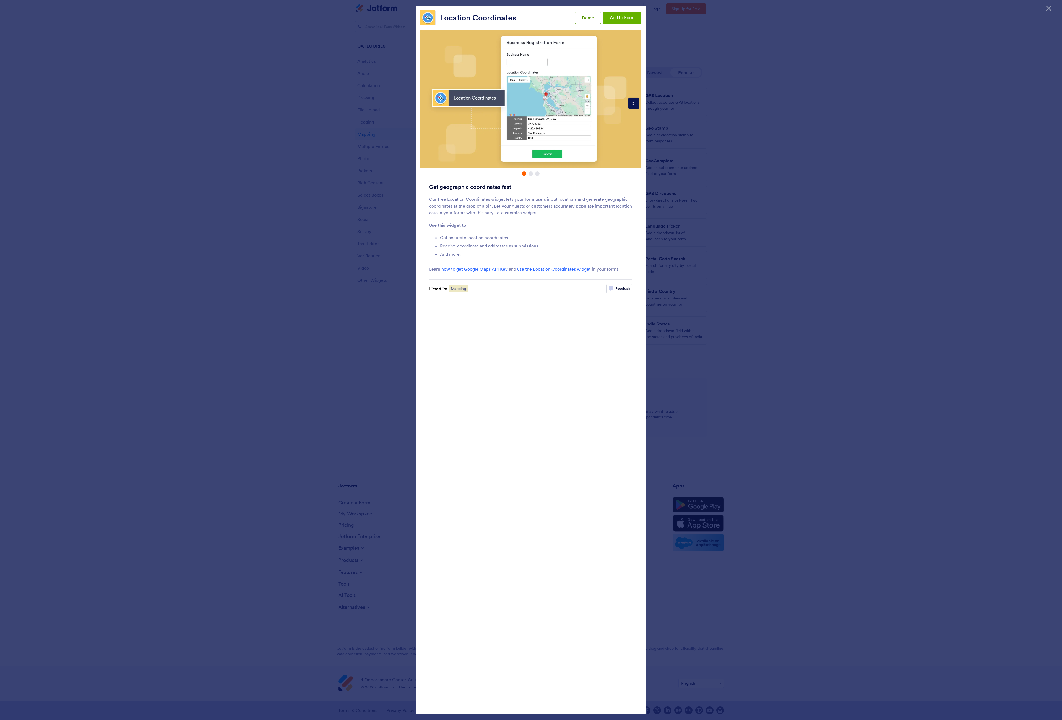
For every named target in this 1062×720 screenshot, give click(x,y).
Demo (588, 17)
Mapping (458, 288)
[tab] (524, 173)
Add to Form (622, 17)
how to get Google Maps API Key (474, 269)
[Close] (1049, 8)
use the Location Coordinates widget (554, 269)
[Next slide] (633, 103)
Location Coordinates (478, 17)
